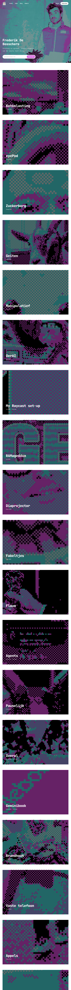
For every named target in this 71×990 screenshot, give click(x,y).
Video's (27, 3)
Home (11, 3)
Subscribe (64, 3)
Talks (16, 3)
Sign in (57, 3)
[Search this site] (53, 3)
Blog (21, 3)
